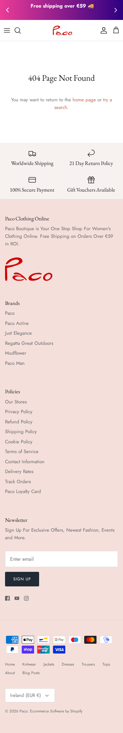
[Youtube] (17, 598)
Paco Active (17, 323)
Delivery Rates (19, 471)
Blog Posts (31, 673)
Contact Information (24, 461)
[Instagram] (26, 598)
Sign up (22, 579)
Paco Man (15, 363)
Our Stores (16, 401)
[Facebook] (7, 598)
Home (10, 664)
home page (84, 99)
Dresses (68, 664)
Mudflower (15, 353)
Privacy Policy (18, 411)
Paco (10, 313)
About (10, 673)
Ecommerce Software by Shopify (56, 711)
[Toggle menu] (7, 30)
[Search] (21, 30)
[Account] (102, 30)
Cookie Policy (18, 441)
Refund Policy (18, 421)
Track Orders (18, 481)
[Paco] (62, 30)
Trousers (88, 664)
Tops (106, 664)
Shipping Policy (21, 431)
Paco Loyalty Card (23, 491)
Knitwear (29, 664)
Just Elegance (18, 333)
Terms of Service (21, 451)
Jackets (49, 664)
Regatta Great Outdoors (29, 343)
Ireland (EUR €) (25, 695)
